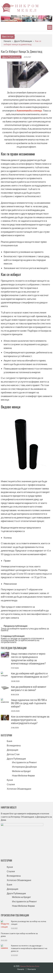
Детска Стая (13, 754)
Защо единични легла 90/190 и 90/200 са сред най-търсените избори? (29, 703)
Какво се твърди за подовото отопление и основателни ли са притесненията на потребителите (22, 640)
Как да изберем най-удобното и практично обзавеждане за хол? (29, 675)
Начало (7, 41)
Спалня (11, 784)
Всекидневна (14, 745)
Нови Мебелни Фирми (23, 775)
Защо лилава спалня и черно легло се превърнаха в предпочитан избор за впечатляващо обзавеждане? (28, 658)
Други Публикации (23, 41)
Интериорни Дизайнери (24, 766)
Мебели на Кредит (21, 771)
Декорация (12, 749)
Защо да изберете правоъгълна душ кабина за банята (25, 630)
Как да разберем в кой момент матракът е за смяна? (28, 688)
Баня (9, 741)
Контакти (32, 969)
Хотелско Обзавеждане (19, 788)
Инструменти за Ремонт (24, 762)
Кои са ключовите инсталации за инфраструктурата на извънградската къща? (30, 720)
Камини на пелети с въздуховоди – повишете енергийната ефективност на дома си (29, 948)
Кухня (10, 780)
